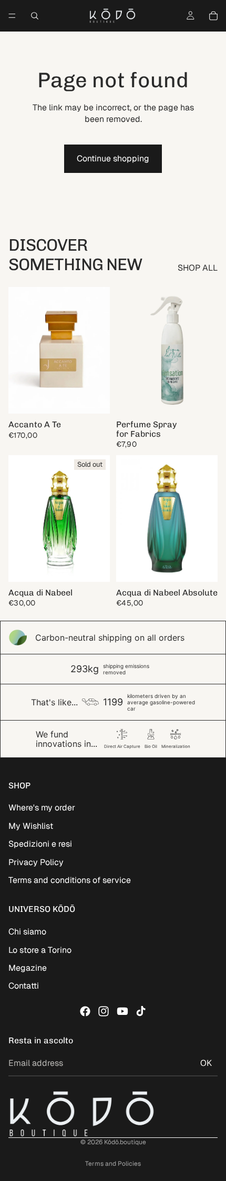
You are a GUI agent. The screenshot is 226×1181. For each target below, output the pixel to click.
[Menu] (12, 16)
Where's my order (41, 807)
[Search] (34, 15)
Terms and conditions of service (69, 880)
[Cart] (213, 15)
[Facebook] (85, 1011)
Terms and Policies (113, 1163)
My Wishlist (30, 825)
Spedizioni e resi (40, 843)
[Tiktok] (141, 1011)
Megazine (27, 967)
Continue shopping (113, 158)
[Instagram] (103, 1011)
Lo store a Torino (39, 950)
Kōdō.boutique (125, 1142)
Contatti (23, 985)
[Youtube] (122, 1011)
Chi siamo (27, 931)
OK (206, 1063)
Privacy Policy (36, 862)
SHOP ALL (198, 267)
